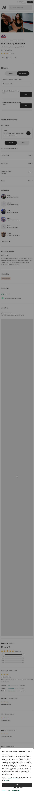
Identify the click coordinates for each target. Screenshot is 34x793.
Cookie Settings (17, 787)
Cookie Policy (16, 790)
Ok (17, 784)
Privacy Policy (7, 780)
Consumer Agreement (13, 778)
